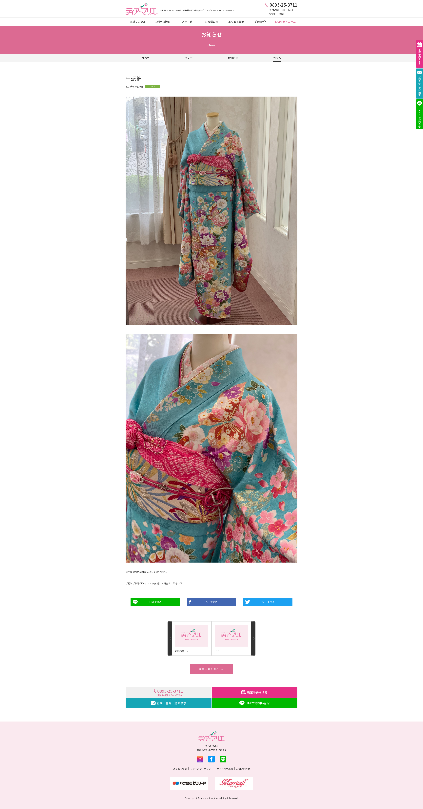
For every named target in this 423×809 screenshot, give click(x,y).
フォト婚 (187, 22)
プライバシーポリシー (201, 768)
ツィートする (268, 602)
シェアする (211, 602)
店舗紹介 (260, 22)
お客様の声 (211, 22)
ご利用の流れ (162, 22)
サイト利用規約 (225, 768)
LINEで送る (155, 602)
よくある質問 (236, 22)
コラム (277, 58)
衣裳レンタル (138, 22)
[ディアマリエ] (142, 9)
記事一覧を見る (209, 669)
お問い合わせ (243, 768)
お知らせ (233, 58)
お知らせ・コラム (285, 22)
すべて (146, 58)
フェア (188, 58)
